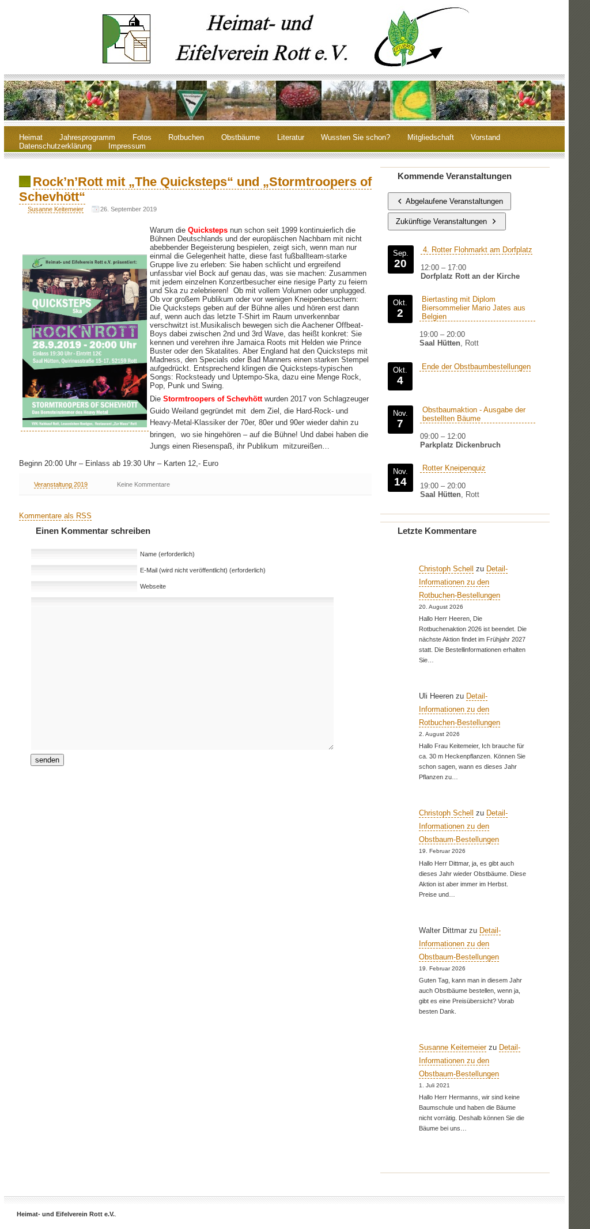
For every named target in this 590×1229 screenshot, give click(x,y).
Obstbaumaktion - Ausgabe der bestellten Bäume (473, 414)
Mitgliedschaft (430, 138)
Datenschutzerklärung (55, 146)
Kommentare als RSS (55, 515)
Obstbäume (240, 138)
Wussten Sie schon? (355, 138)
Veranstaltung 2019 (61, 484)
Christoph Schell (446, 568)
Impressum (127, 146)
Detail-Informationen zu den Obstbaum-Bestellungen (463, 826)
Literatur (290, 138)
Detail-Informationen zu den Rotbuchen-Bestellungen (463, 582)
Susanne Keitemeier (56, 209)
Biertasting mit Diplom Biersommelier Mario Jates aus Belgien (473, 308)
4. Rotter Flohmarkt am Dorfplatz (477, 249)
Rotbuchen (186, 138)
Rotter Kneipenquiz (454, 468)
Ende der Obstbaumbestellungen (476, 366)
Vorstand (485, 138)
